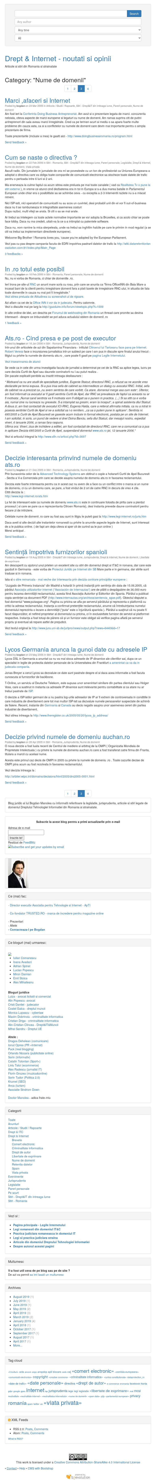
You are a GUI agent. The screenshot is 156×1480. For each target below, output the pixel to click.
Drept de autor (21, 1152)
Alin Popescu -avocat (21, 1000)
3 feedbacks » (14, 254)
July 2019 (19, 1301)
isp (46, 1391)
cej (69, 1372)
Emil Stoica (20, 978)
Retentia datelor (22, 1164)
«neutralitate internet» (30, 1396)
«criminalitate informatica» (86, 1377)
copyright (40, 1376)
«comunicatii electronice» (20, 1377)
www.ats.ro (100, 430)
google (16, 1391)
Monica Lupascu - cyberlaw (25, 1013)
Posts (28, 1429)
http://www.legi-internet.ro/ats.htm (26, 496)
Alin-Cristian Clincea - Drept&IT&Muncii (33, 1025)
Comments (41, 1429)
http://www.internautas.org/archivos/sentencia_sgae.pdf (84, 598)
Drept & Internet (141, 162)
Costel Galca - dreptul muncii (26, 1008)
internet (35, 1390)
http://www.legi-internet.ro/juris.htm (124, 516)
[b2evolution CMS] (78, 1476)
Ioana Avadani (22, 962)
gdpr (10, 1391)
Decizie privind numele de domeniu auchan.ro (67, 736)
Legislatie (126, 162)
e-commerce (113, 1383)
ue (41, 1403)
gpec (23, 1391)
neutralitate (13, 1396)
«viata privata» (62, 1402)
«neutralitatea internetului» (54, 1396)
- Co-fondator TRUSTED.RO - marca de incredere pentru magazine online (56, 913)
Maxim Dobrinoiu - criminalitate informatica (35, 1017)
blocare (57, 1371)
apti (50, 1371)
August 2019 (21, 1297)
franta (144, 1383)
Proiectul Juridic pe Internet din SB (74, 569)
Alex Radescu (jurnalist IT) (25, 1069)
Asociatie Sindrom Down (23, 1090)
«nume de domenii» (77, 1396)
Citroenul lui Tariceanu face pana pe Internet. (118, 347)
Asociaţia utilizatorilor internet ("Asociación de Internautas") (52, 589)
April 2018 (19, 1325)
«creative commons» (58, 1377)
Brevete (17, 1140)
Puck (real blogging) (21, 1049)
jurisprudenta (58, 1390)
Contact (12, 1468)
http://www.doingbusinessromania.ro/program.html (100, 136)
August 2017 (21, 1337)
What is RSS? (15, 1438)
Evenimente (15, 1176)
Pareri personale (122, 105)
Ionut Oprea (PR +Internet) (25, 1045)
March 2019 (21, 1317)
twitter (36, 1403)
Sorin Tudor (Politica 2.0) (24, 1077)
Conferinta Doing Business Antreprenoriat (50, 114)
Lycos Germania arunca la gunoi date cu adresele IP (76, 649)
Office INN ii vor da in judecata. (53, 302)
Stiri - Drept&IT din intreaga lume (94, 105)
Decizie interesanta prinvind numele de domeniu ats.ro (70, 461)
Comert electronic (23, 1144)
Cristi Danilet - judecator (23, 1004)
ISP (30, 691)
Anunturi (13, 1124)
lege (70, 1391)
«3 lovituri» (13, 1371)
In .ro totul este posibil (34, 268)
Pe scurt (13, 1193)
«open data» (94, 1396)
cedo (64, 1371)
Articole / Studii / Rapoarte (60, 105)
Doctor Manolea (18, 1098)
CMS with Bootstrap (40, 1468)
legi (76, 1391)
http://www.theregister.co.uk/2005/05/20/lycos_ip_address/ (70, 715)
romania (17, 1402)
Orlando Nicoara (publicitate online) (31, 1053)
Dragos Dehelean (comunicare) (28, 1041)
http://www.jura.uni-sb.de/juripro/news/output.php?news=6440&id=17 (76, 628)
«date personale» (45, 1382)
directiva (69, 1383)
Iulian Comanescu (24, 958)
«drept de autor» (91, 1383)
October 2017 (22, 1329)
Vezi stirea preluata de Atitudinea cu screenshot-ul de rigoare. (44, 296)
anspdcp (42, 1371)
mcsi (137, 1390)
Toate (11, 1120)
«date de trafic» (17, 1383)
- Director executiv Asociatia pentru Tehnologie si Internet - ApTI (49, 905)
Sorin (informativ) (19, 1057)
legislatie (84, 1391)
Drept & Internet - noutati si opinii (58, 58)
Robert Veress (14, 351)
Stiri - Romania (54, 162)
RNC (33, 284)
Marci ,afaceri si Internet (37, 100)
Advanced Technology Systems (60, 474)
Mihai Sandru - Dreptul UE (25, 1029)
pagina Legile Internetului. (109, 355)
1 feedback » (13, 323)
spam (30, 1403)
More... (17, 1345)
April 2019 (19, 1313)
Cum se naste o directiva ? (41, 157)
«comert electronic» (93, 1370)
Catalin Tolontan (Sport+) (24, 1061)
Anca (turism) (16, 1085)
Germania (51, 705)
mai (131, 1391)
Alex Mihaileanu (23, 982)
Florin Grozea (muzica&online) (27, 1073)
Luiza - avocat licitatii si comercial (29, 996)
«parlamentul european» (117, 1396)
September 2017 (24, 1333)
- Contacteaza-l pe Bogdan (26, 929)
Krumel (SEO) (17, 1081)
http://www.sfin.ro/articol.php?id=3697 (62, 436)
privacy (135, 1395)
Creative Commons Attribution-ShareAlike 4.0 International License (97, 1462)
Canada (66, 705)
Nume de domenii (15, 166)
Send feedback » (16, 142)
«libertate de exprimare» (109, 1390)
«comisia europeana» (127, 1371)
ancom (28, 1371)
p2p (103, 1396)
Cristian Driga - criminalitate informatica (33, 1021)
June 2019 (20, 1305)
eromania (124, 1383)
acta (21, 1371)
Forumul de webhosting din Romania (76, 313)
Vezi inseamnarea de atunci (22, 361)
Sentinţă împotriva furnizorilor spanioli (56, 551)
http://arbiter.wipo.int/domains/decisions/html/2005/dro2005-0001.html (49, 776)
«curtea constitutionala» (115, 1377)
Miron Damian (22, 974)
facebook (135, 1383)
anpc (34, 1371)
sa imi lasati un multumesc (47, 1275)
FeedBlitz (29, 842)
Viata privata (33, 166)
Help (22, 1468)
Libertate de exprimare (26, 1156)
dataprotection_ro (135, 1377)
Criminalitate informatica (27, 1148)
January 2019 (22, 1321)
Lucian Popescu (23, 970)
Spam (16, 1168)
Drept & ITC (15, 1132)
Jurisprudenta (71, 343)
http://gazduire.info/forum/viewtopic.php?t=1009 (72, 307)
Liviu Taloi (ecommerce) (23, 1065)
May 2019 (19, 1309)
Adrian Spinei (21, 966)
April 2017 (19, 1341)
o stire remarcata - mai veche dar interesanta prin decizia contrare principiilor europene (69, 579)
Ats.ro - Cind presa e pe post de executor (60, 338)
